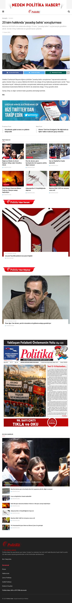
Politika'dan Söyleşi (10, 321)
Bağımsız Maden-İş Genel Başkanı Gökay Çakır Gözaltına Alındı (12, 163)
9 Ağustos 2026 (9, 258)
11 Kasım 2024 (6, 32)
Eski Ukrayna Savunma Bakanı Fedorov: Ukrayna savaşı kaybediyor (11, 190)
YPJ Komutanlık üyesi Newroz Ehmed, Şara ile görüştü (27, 525)
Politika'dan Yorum (10, 253)
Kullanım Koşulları (7, 586)
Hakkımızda (5, 573)
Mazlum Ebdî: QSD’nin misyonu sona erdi (23, 518)
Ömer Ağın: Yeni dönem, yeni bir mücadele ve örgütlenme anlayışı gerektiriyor (28, 323)
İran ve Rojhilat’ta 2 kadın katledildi (21, 496)
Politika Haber (9, 598)
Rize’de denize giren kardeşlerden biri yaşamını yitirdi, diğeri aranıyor (36, 163)
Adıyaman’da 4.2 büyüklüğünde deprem (22, 511)
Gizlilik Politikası (6, 582)
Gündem (11, 18)
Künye (4, 569)
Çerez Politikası (6, 577)
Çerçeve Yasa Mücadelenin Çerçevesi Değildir (19, 256)
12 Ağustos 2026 (10, 325)
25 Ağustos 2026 (7, 167)
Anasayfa (4, 18)
